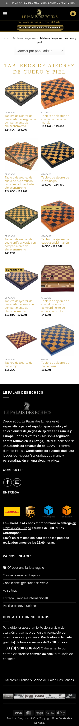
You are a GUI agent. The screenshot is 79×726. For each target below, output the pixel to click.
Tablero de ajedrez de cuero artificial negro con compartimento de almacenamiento (20, 121)
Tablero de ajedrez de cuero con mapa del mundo (55, 119)
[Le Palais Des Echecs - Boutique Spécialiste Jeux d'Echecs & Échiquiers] (39, 14)
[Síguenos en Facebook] (7, 482)
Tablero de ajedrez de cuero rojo (18, 364)
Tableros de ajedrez (24, 38)
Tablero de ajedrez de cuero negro (55, 179)
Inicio (6, 38)
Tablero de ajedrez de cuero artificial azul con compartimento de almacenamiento (19, 306)
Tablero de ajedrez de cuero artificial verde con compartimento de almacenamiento (20, 244)
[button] (5, 13)
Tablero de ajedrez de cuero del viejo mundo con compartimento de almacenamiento (19, 182)
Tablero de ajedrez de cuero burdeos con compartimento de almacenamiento (55, 306)
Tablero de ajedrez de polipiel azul (55, 364)
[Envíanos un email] (17, 482)
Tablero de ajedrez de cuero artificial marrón (55, 241)
